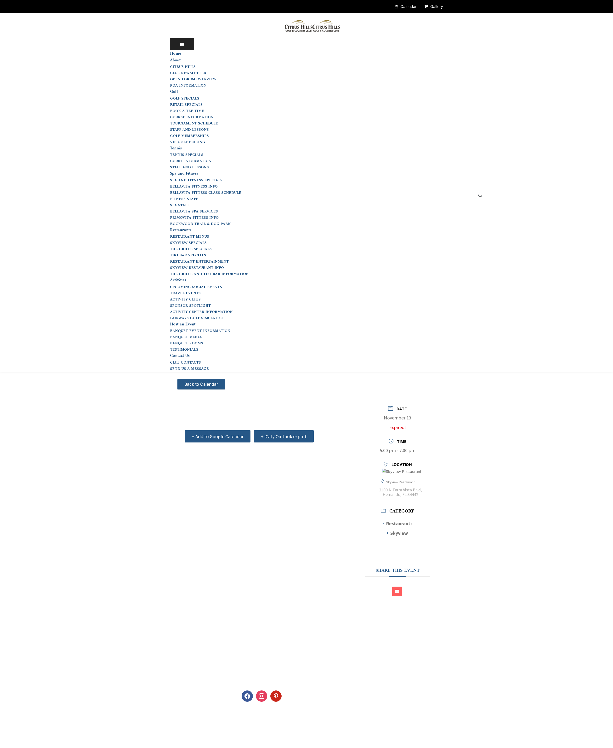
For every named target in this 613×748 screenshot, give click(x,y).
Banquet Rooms (186, 343)
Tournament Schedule (194, 123)
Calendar (408, 6)
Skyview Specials (188, 243)
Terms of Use (52, 741)
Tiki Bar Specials (188, 255)
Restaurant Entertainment (199, 261)
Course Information (192, 117)
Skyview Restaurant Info (197, 268)
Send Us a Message (189, 368)
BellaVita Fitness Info (194, 186)
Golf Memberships (189, 136)
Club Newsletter (188, 73)
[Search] (480, 195)
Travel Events (185, 293)
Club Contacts (185, 362)
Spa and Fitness (184, 173)
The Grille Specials (191, 249)
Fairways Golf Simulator (196, 318)
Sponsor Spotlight (190, 305)
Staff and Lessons (189, 129)
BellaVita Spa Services (194, 211)
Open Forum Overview (193, 79)
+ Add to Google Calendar (218, 436)
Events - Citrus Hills (201, 382)
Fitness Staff (184, 199)
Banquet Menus (186, 337)
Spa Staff (179, 205)
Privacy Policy (19, 741)
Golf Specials (184, 98)
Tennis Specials (186, 155)
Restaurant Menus (189, 236)
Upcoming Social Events (196, 287)
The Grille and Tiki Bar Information (209, 274)
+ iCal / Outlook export (284, 436)
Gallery (436, 6)
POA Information (188, 85)
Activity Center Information (201, 312)
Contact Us (180, 355)
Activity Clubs (185, 299)
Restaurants (180, 230)
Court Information (190, 161)
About (175, 60)
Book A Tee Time (187, 111)
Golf (174, 91)
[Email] (397, 591)
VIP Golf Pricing (187, 142)
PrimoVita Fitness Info (194, 217)
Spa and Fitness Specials (196, 180)
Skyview (399, 533)
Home (175, 53)
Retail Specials (186, 104)
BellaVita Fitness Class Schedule (205, 192)
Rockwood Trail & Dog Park (200, 224)
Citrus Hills (183, 67)
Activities (178, 280)
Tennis (176, 148)
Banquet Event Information (200, 331)
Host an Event (182, 324)
